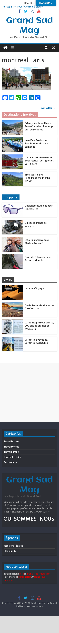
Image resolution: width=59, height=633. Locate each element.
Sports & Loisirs (12, 457)
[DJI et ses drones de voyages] (12, 221)
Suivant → (48, 108)
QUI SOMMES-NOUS (29, 519)
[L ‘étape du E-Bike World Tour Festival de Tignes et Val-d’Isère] (12, 156)
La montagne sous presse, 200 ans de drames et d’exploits (39, 325)
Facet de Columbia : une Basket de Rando (38, 259)
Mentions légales (13, 545)
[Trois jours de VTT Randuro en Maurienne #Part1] (12, 173)
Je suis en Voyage (34, 288)
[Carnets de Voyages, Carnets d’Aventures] (12, 338)
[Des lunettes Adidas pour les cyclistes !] (12, 204)
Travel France (11, 441)
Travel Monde (11, 446)
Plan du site (10, 551)
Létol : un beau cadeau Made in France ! (37, 242)
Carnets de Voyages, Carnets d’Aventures (36, 341)
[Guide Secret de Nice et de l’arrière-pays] (12, 304)
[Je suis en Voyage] (12, 287)
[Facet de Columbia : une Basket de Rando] (12, 255)
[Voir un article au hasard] (53, 47)
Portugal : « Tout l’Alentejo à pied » (23, 6)
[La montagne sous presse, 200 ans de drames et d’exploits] (12, 321)
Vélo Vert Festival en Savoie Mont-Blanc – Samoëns (36, 143)
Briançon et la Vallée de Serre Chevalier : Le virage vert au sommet (39, 126)
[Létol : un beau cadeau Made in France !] (12, 238)
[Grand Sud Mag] (5, 47)
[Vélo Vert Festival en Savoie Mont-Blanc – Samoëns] (12, 139)
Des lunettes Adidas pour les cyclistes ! (39, 207)
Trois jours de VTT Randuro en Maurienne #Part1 (37, 178)
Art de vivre (10, 462)
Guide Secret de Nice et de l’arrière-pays (39, 307)
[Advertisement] (29, 392)
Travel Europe (11, 451)
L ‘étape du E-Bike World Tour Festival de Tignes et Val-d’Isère (39, 160)
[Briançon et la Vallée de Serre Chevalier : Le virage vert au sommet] (12, 121)
